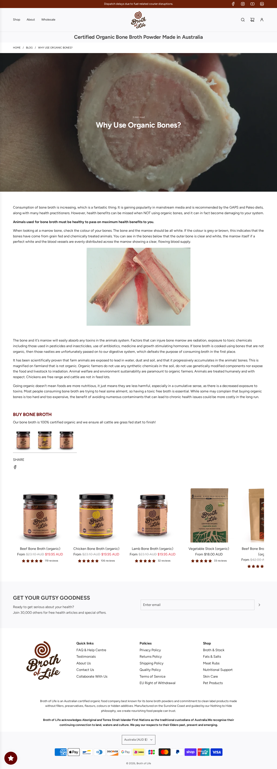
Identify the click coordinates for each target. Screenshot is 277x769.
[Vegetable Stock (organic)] (209, 515)
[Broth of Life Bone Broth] (45, 451)
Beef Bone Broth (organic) (40, 549)
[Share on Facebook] (15, 468)
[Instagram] (243, 4)
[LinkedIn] (262, 4)
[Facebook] (233, 4)
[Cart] (252, 19)
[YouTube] (252, 4)
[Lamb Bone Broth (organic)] (153, 515)
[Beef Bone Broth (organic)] (40, 515)
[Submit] (259, 605)
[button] (18, 528)
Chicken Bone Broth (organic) (96, 549)
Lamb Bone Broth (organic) (152, 549)
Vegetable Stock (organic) (208, 549)
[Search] (243, 19)
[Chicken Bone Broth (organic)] (96, 515)
